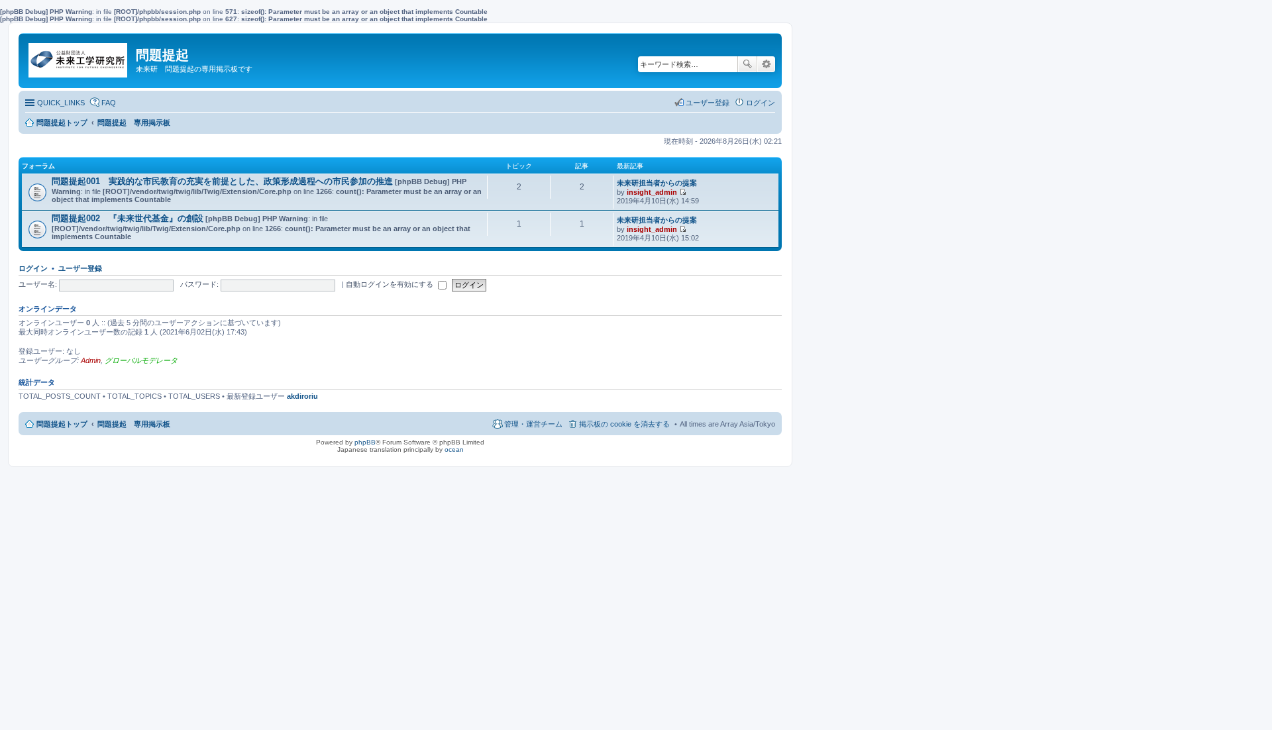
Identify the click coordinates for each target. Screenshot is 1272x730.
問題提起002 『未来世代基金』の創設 (127, 218)
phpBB (365, 442)
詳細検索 (766, 64)
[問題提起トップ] (79, 57)
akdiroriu (302, 396)
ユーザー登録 (80, 268)
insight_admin (652, 192)
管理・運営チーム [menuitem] (533, 424)
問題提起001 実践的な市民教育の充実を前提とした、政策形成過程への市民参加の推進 (222, 181)
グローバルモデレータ (141, 360)
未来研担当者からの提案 (657, 183)
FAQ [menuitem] (108, 103)
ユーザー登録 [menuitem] (707, 103)
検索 (747, 64)
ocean (454, 449)
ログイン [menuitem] (760, 103)
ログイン (33, 268)
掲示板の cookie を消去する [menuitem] (624, 424)
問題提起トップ (61, 424)
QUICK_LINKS (61, 103)
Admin (91, 360)
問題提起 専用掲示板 (133, 424)
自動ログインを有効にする (390, 284)
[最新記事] (682, 192)
